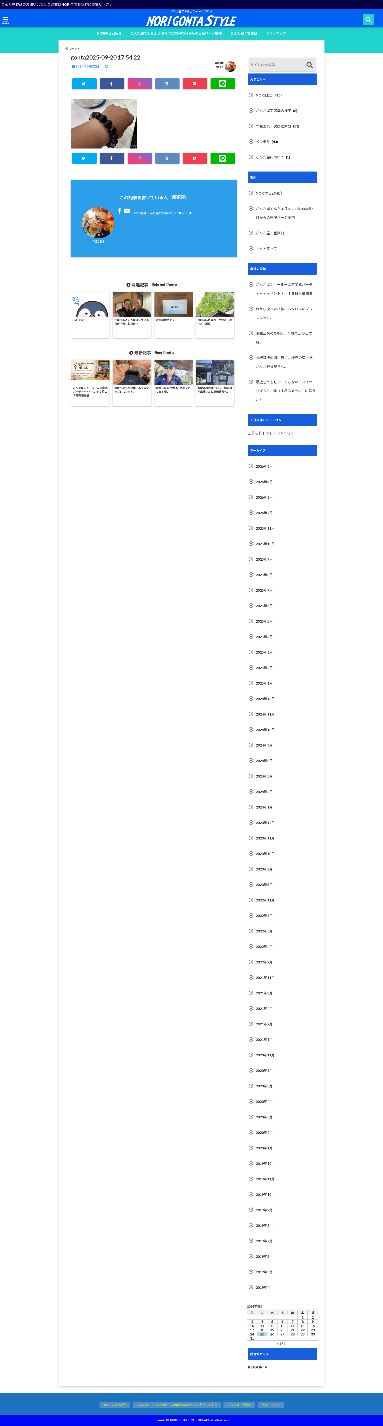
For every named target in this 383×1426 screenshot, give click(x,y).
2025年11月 (265, 528)
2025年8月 (264, 575)
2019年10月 (265, 1194)
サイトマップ (276, 33)
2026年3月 (264, 497)
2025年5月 (264, 621)
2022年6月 (264, 915)
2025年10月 (265, 544)
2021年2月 (264, 1024)
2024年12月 (265, 699)
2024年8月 (264, 760)
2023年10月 (265, 853)
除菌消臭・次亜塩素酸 (273, 126)
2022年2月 (264, 962)
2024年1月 (264, 807)
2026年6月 (264, 466)
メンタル (263, 141)
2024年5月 (264, 776)
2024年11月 (265, 714)
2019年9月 (264, 1210)
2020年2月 (264, 1132)
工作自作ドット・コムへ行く (271, 433)
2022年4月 (264, 946)
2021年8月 (264, 993)
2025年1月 (264, 683)
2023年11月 (265, 838)
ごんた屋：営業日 (244, 33)
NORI (220, 67)
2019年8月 (264, 1225)
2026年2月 (264, 513)
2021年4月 (264, 1008)
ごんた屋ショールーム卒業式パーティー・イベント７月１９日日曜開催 (284, 288)
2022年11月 (265, 900)
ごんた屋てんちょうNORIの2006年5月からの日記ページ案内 (176, 33)
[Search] (310, 65)
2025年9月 (264, 559)
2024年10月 (265, 729)
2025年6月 (264, 606)
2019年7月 (264, 1241)
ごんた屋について (270, 157)
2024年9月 (264, 745)
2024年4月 (264, 791)
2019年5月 (264, 1272)
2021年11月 (265, 977)
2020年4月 (264, 1101)
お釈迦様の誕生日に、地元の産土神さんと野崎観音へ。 (284, 362)
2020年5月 (264, 1086)
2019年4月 (264, 1287)
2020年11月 (265, 1055)
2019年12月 (265, 1163)
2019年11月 (265, 1179)
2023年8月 (264, 869)
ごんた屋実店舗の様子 (273, 110)
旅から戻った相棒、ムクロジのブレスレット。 (284, 313)
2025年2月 (264, 668)
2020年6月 (264, 1070)
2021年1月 (264, 1039)
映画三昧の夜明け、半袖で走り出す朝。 (284, 337)
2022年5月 (264, 931)
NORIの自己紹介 (109, 33)
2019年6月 (264, 1256)
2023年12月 (265, 822)
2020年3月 (264, 1117)
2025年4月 (264, 637)
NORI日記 (264, 95)
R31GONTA (257, 1367)
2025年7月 (264, 590)
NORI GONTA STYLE (183, 1420)
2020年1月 (264, 1148)
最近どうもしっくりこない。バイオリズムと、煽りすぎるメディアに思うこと (286, 391)
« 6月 (281, 1343)
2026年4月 (264, 482)
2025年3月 (264, 652)
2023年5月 (264, 884)
